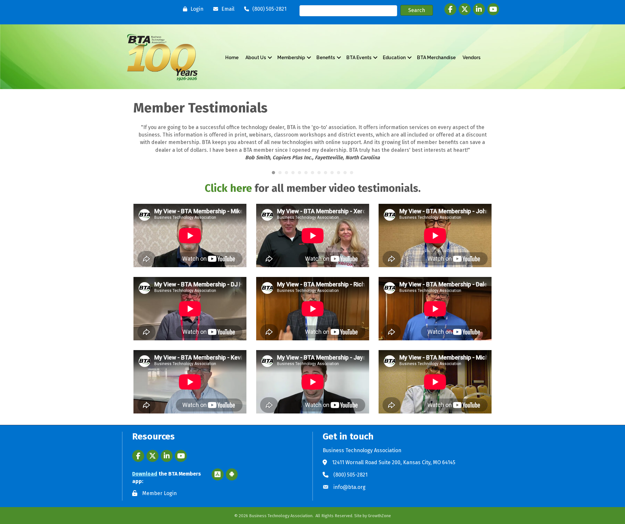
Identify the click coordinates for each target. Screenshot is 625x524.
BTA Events (358, 57)
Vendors (471, 57)
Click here (228, 188)
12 (345, 172)
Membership (291, 57)
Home (232, 57)
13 (351, 172)
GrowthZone (379, 515)
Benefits (325, 57)
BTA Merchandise (436, 57)
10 (332, 172)
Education (394, 57)
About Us (255, 57)
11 (338, 172)
